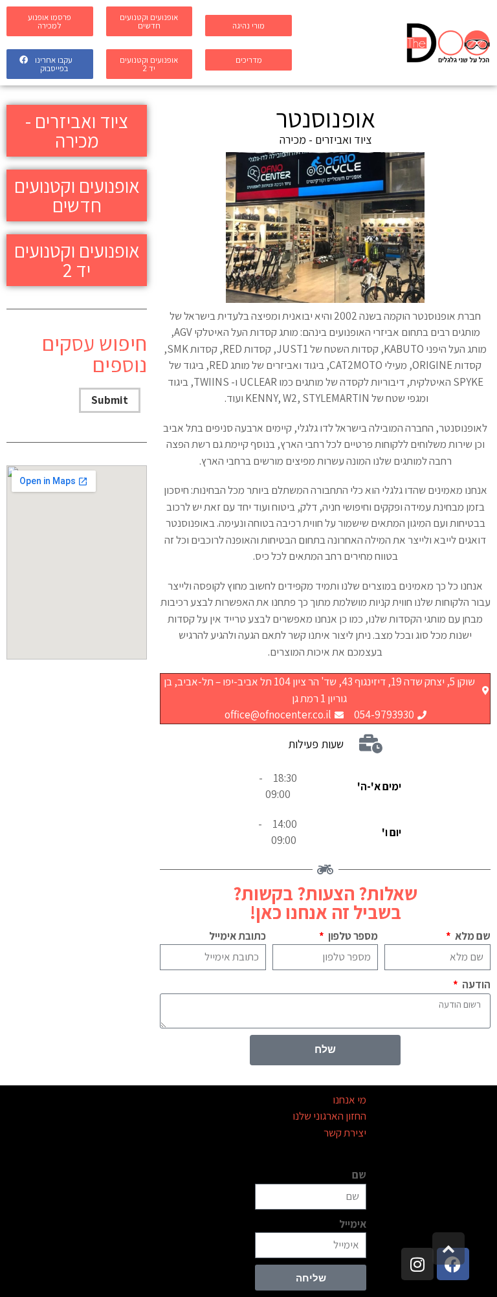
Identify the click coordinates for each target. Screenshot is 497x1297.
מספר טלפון (352, 936)
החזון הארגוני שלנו (329, 1116)
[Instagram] (417, 1264)
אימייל (352, 1224)
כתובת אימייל (237, 936)
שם (359, 1175)
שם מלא (472, 936)
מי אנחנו (349, 1099)
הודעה (475, 984)
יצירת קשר (345, 1132)
